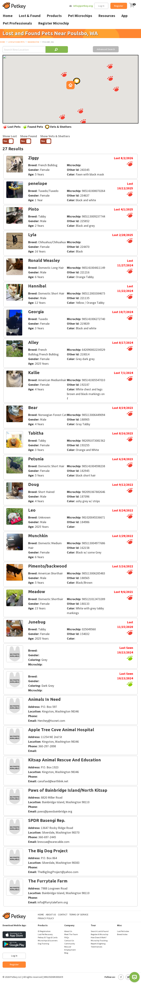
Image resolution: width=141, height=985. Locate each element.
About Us (51, 914)
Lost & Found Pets (16, 42)
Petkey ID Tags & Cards (47, 937)
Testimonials (96, 946)
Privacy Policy (46, 918)
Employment (70, 949)
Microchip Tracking (99, 940)
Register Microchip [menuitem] (53, 23)
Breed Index (122, 934)
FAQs (66, 937)
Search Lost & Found (100, 931)
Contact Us (69, 940)
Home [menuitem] (8, 15)
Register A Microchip (99, 934)
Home (2, 42)
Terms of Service (78, 914)
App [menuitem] (124, 15)
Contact (62, 914)
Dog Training (43, 943)
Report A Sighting (98, 943)
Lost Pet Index (123, 931)
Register (118, 5)
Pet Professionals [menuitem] (17, 23)
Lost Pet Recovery (45, 934)
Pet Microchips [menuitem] (80, 15)
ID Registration (44, 931)
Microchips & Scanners (47, 940)
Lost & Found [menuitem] (30, 15)
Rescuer (67, 946)
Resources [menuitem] (106, 15)
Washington (33, 42)
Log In (101, 5)
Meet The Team (71, 934)
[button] (110, 66)
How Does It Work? (98, 937)
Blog (66, 953)
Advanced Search (106, 49)
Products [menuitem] (54, 15)
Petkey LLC (16, 976)
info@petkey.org (83, 5)
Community (69, 943)
